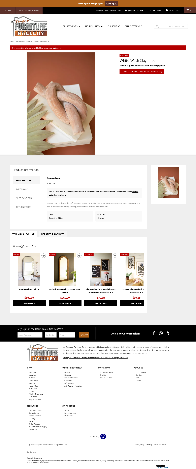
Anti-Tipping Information (73, 386)
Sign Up (84, 334)
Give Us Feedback (106, 378)
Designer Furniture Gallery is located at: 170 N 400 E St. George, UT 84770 (95, 357)
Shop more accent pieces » (50, 47)
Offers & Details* (160, 444)
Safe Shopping (69, 383)
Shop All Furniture (35, 399)
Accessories (20, 41)
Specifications (24, 198)
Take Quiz (111, 3)
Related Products (52, 234)
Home (12, 41)
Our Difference (133, 26)
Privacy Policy (139, 444)
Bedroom (32, 383)
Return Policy (23, 206)
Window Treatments (29, 10)
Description (23, 180)
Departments (70, 26)
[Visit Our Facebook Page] (154, 333)
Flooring (7, 10)
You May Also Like (23, 234)
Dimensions (22, 189)
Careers (138, 380)
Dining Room (33, 380)
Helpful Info (92, 26)
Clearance (29, 41)
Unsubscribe (33, 429)
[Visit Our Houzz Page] (168, 333)
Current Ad (113, 26)
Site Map (149, 444)
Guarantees (68, 380)
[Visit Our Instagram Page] (161, 333)
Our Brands (31, 452)
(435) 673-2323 (135, 10)
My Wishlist (68, 416)
